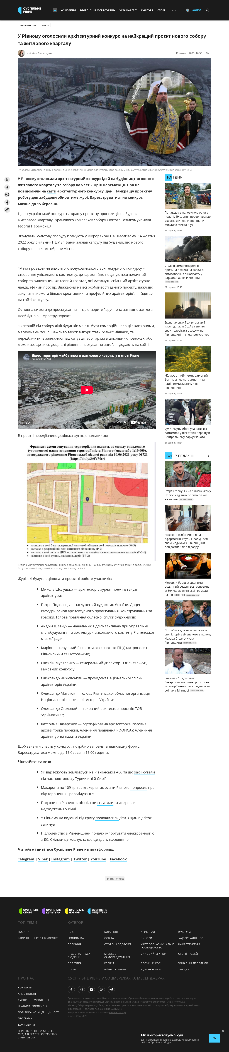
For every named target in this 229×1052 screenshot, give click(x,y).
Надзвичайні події (191, 938)
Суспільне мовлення (33, 1000)
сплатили (105, 802)
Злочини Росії (151, 963)
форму (133, 746)
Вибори (146, 938)
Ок (214, 1038)
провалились (107, 817)
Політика (75, 963)
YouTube (98, 859)
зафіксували (144, 772)
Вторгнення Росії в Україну (97, 10)
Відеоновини (151, 969)
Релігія (45, 25)
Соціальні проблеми (192, 963)
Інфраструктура (28, 25)
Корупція (111, 931)
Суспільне (116, 1008)
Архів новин (27, 993)
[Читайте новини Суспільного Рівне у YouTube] (91, 989)
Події (71, 931)
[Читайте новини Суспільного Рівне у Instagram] (81, 989)
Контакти (25, 987)
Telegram (26, 859)
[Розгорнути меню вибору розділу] (55, 10)
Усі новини (68, 10)
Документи (26, 1024)
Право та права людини (79, 955)
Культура (147, 10)
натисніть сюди (117, 1012)
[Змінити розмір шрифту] (207, 53)
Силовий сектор (153, 953)
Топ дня (183, 969)
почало (97, 833)
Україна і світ (128, 10)
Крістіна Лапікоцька (39, 53)
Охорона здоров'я (117, 944)
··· (174, 10)
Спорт (161, 10)
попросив (138, 787)
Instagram (60, 859)
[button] (7, 180)
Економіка (76, 938)
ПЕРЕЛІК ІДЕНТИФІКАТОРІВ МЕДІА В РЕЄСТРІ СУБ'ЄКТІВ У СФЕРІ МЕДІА (37, 1034)
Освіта (109, 938)
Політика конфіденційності (39, 1012)
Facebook (118, 859)
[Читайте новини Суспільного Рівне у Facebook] (71, 989)
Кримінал (148, 931)
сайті (51, 191)
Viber (43, 859)
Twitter (80, 859)
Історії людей (187, 953)
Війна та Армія (115, 969)
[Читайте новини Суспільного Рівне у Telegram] (111, 989)
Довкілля (75, 944)
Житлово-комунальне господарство (157, 946)
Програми (25, 1018)
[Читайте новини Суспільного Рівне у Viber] (101, 989)
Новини (24, 931)
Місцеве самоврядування (117, 955)
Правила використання (35, 1006)
